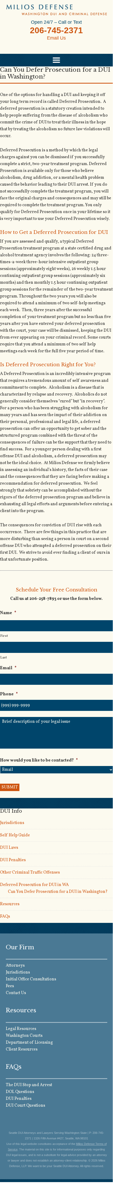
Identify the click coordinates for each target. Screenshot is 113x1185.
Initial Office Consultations (31, 979)
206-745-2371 (56, 30)
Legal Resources (21, 1029)
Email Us (56, 38)
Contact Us (16, 993)
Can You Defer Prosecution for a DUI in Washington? (57, 892)
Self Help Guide (15, 835)
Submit (10, 787)
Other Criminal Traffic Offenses (30, 872)
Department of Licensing (29, 1043)
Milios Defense (56, 10)
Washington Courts (24, 1036)
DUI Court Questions (25, 1106)
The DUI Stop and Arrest (29, 1085)
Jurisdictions (12, 823)
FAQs (5, 916)
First (4, 636)
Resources (9, 904)
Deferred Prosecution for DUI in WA (34, 885)
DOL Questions (20, 1092)
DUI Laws (9, 848)
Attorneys (15, 966)
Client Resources (21, 1049)
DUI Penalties (13, 860)
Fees (10, 986)
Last (3, 657)
